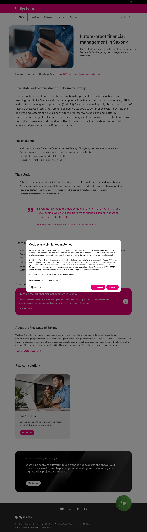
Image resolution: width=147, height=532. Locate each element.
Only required (98, 287)
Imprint (45, 280)
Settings (37, 287)
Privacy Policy (34, 280)
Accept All (112, 287)
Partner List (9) (55, 280)
